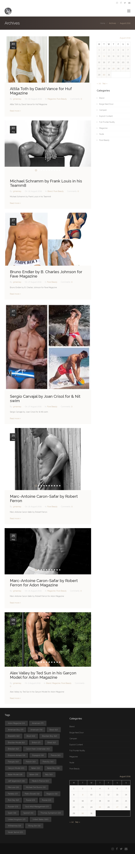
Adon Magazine (16, 723)
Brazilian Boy (49, 736)
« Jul (99, 83)
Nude (101, 134)
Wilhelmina (14, 826)
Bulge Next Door (106, 104)
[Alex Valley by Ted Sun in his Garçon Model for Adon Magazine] (48, 639)
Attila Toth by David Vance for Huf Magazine (41, 90)
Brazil (31, 736)
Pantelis (13, 794)
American (38, 723)
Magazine (52, 99)
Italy (49, 774)
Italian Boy (53, 768)
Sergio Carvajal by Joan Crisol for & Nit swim (45, 398)
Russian (13, 807)
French (31, 762)
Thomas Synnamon (50, 813)
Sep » (104, 83)
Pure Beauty (62, 99)
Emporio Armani (16, 755)
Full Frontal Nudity (107, 122)
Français (13, 762)
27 (123, 69)
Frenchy (48, 762)
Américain (36, 730)
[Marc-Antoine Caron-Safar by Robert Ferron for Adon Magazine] (48, 551)
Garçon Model (16, 768)
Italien (34, 774)
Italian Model (15, 774)
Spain (12, 813)
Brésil (51, 742)
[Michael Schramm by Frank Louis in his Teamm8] (48, 143)
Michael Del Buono (36, 787)
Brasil (54, 730)
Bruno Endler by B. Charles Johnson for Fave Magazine (46, 273)
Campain (103, 110)
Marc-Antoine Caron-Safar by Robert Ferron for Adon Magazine (44, 582)
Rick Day (13, 800)
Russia (46, 800)
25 (113, 69)
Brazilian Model (16, 742)
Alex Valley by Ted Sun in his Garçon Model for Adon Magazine (43, 675)
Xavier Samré (15, 832)
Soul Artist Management (37, 807)
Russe (30, 800)
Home (102, 23)
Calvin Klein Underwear (38, 749)
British (36, 742)
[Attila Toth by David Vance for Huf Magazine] (48, 59)
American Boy (15, 730)
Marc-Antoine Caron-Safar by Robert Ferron (44, 498)
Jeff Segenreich (16, 781)
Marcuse (13, 787)
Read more (14, 111)
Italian (35, 768)
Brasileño (14, 736)
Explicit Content (106, 116)
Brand (50, 191)
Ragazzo (52, 794)
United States (40, 819)
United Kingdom (16, 819)
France (56, 755)
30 (104, 75)
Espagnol (38, 755)
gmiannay (17, 99)
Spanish (28, 813)
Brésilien (13, 749)
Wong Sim (34, 826)
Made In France (40, 781)
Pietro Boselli (32, 794)
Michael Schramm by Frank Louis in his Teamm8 (46, 183)
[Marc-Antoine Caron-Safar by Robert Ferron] (48, 459)
